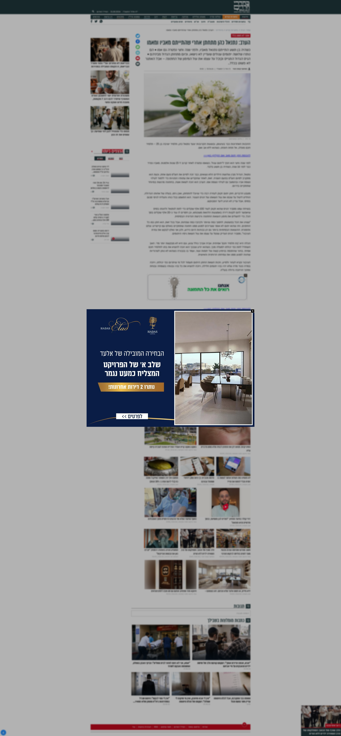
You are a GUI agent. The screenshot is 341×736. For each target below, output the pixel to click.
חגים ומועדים (177, 21)
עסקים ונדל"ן (134, 16)
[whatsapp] (138, 75)
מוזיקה (185, 16)
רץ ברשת (108, 16)
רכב (156, 16)
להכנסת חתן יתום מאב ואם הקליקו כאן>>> (227, 183)
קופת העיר (245, 402)
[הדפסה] (138, 81)
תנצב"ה (211, 21)
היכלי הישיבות (223, 21)
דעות (164, 16)
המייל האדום (102, 11)
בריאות (174, 16)
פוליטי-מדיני (215, 16)
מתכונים (120, 16)
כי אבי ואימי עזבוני (333, 725)
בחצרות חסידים (239, 21)
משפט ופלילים (198, 16)
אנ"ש (196, 21)
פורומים (96, 16)
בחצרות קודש (231, 16)
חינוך (203, 21)
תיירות (147, 16)
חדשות (245, 16)
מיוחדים (188, 21)
